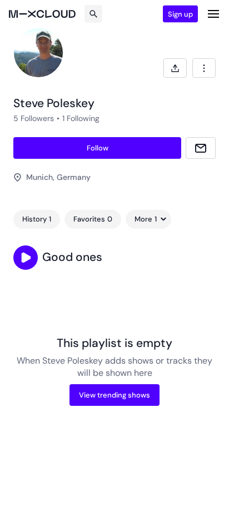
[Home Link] (42, 14)
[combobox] (204, 68)
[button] (25, 257)
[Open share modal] (175, 68)
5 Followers (33, 118)
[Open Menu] (213, 14)
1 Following (80, 118)
